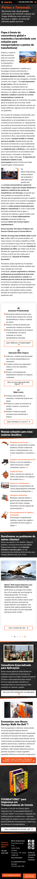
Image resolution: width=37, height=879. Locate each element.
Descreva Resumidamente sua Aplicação (18, 692)
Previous (12, 637)
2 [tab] (17, 637)
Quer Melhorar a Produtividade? (18, 343)
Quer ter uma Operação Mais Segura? (18, 383)
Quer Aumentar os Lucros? (17, 422)
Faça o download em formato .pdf (17, 829)
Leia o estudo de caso (17, 628)
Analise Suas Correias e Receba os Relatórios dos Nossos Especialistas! (17, 760)
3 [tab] (20, 637)
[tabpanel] (18, 594)
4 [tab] (22, 637)
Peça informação (16, 857)
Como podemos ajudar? (11, 875)
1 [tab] (15, 637)
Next (25, 637)
